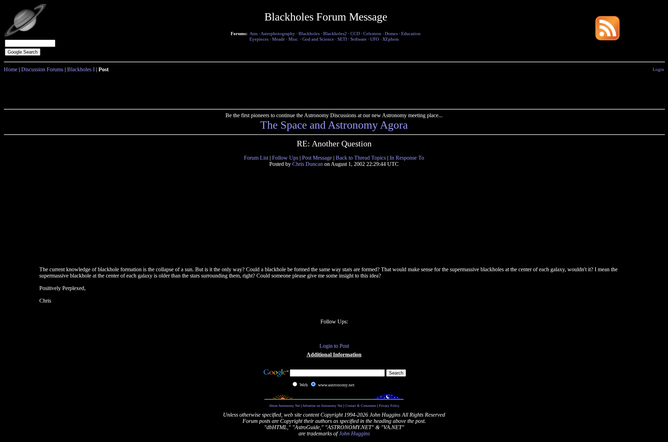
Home (10, 69)
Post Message (317, 158)
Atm (253, 33)
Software (358, 39)
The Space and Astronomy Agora (334, 125)
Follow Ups (285, 158)
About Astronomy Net (284, 406)
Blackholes (309, 33)
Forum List (256, 158)
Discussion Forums (42, 69)
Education (411, 33)
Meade (278, 39)
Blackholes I (81, 69)
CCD (355, 33)
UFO (374, 39)
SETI (342, 39)
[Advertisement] (334, 89)
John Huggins (354, 433)
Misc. (293, 39)
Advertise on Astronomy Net (322, 406)
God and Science (318, 39)
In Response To (407, 158)
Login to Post (334, 346)
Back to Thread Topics (361, 158)
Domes (391, 33)
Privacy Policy (389, 406)
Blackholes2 (335, 33)
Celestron (372, 33)
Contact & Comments (360, 406)
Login (658, 69)
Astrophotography (278, 33)
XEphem (390, 39)
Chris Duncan (307, 164)
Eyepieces (259, 39)
